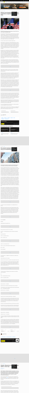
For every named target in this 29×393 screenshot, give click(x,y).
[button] (28, 0)
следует (7, 368)
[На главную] (1, 0)
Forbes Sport (2, 123)
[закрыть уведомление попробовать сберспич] (16, 12)
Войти (23, 0)
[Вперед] (20, 102)
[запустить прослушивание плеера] (16, 11)
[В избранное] (18, 123)
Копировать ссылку (17, 359)
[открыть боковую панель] (25, 0)
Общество (11, 123)
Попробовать (13, 141)
